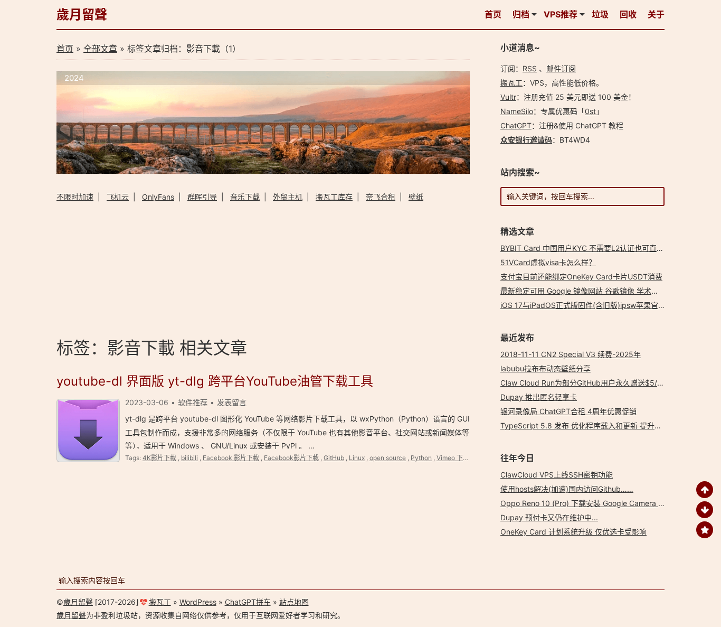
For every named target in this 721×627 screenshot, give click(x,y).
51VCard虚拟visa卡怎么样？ (548, 262)
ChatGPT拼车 (248, 601)
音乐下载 (245, 196)
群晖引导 (202, 196)
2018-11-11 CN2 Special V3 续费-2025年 (570, 354)
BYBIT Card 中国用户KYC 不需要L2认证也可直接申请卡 (593, 248)
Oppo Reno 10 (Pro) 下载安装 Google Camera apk (585, 503)
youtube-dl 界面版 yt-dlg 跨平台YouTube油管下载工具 (214, 381)
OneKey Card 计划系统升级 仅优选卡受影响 (573, 531)
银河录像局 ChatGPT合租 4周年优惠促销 (568, 411)
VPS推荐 (560, 14)
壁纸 (416, 196)
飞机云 (118, 196)
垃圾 (600, 14)
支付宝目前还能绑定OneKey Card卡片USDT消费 (581, 276)
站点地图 (294, 601)
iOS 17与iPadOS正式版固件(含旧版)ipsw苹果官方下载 (590, 305)
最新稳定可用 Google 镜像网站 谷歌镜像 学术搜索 (583, 290)
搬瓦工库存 (334, 196)
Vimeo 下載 (453, 458)
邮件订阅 (561, 68)
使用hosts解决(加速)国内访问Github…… (566, 488)
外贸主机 (287, 196)
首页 (493, 14)
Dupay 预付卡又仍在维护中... (549, 517)
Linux (357, 458)
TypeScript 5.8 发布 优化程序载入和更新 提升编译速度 (592, 425)
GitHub (334, 458)
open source (387, 458)
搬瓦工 (511, 82)
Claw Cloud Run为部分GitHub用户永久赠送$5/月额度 (589, 382)
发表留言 (231, 402)
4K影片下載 (159, 458)
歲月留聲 (81, 14)
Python (421, 458)
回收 (628, 14)
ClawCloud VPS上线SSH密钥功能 (556, 474)
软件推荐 (192, 402)
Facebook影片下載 (291, 458)
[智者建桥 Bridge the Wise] (263, 170)
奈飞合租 (380, 196)
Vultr (508, 96)
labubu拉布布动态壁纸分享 (545, 368)
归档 (521, 14)
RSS (530, 68)
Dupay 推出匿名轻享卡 (538, 396)
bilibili (189, 458)
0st (590, 111)
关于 (656, 14)
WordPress (197, 601)
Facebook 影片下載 (231, 458)
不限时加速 (74, 196)
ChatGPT (516, 125)
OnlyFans (158, 196)
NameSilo (516, 111)
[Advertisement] (263, 268)
